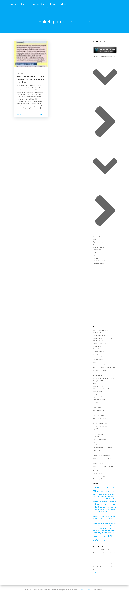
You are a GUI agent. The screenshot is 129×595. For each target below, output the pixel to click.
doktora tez (113, 507)
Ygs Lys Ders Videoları (99, 476)
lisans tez (95, 526)
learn (99, 523)
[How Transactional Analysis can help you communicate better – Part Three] (31, 54)
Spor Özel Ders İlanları (99, 445)
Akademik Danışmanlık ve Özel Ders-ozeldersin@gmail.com (39, 3)
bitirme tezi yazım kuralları (99, 499)
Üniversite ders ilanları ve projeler (102, 458)
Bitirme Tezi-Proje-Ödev (64, 8)
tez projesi (110, 528)
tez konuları (112, 526)
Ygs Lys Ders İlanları (98, 473)
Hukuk (94, 239)
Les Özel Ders (97, 402)
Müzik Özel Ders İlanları (99, 418)
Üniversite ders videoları (99, 461)
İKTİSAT (95, 394)
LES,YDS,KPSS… (97, 250)
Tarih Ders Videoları (98, 450)
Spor (94, 255)
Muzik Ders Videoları (98, 415)
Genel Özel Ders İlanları (99, 365)
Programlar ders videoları (100, 426)
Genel (94, 362)
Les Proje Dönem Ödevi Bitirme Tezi (103, 405)
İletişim (89, 8)
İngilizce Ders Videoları (99, 397)
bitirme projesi (99, 487)
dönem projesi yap (112, 516)
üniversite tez (102, 540)
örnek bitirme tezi (97, 536)
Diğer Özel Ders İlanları (99, 343)
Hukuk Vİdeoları (97, 391)
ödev (115, 533)
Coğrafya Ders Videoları (99, 335)
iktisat (107, 521)
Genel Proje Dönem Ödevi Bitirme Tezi (104, 367)
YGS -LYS (95, 258)
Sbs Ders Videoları (98, 434)
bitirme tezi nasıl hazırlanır (99, 496)
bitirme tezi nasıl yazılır (111, 496)
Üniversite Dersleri (98, 237)
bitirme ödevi (104, 507)
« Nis (94, 572)
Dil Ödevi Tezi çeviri (98, 351)
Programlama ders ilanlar (100, 423)
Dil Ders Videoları (98, 349)
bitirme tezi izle (102, 491)
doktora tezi (96, 509)
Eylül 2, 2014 (20, 73)
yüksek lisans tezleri (107, 533)
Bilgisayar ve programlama (100, 242)
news (106, 526)
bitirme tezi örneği (101, 504)
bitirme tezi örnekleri (106, 501)
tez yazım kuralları (100, 530)
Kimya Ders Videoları (99, 399)
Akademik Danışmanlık (44, 8)
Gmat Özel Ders (97, 375)
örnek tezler (105, 536)
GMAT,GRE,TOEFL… (98, 247)
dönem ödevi (98, 518)
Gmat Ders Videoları (98, 373)
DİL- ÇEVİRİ (96, 245)
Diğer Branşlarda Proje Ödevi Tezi (102, 338)
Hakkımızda (79, 8)
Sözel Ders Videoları (98, 263)
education (105, 518)
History (110, 518)
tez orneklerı (103, 528)
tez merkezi (96, 528)
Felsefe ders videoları (99, 357)
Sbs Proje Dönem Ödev (99, 439)
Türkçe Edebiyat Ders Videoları (101, 455)
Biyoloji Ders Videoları (99, 333)
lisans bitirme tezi (108, 523)
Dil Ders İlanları (97, 346)
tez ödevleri (108, 530)
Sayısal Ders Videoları (99, 260)
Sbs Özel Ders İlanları (99, 437)
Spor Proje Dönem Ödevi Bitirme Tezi (103, 447)
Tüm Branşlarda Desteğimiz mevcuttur (104, 56)
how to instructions (101, 521)
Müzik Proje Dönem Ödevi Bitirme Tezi (104, 421)
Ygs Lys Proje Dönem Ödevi (101, 479)
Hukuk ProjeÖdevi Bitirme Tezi (101, 389)
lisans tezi (101, 526)
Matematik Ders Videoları (100, 410)
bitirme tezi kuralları (109, 494)
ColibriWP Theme (84, 590)
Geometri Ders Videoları (99, 370)
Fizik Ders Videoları (98, 359)
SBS (94, 266)
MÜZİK (95, 253)
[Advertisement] (105, 296)
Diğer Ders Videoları (98, 341)
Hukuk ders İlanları (98, 386)
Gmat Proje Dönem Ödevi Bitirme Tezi (104, 378)
